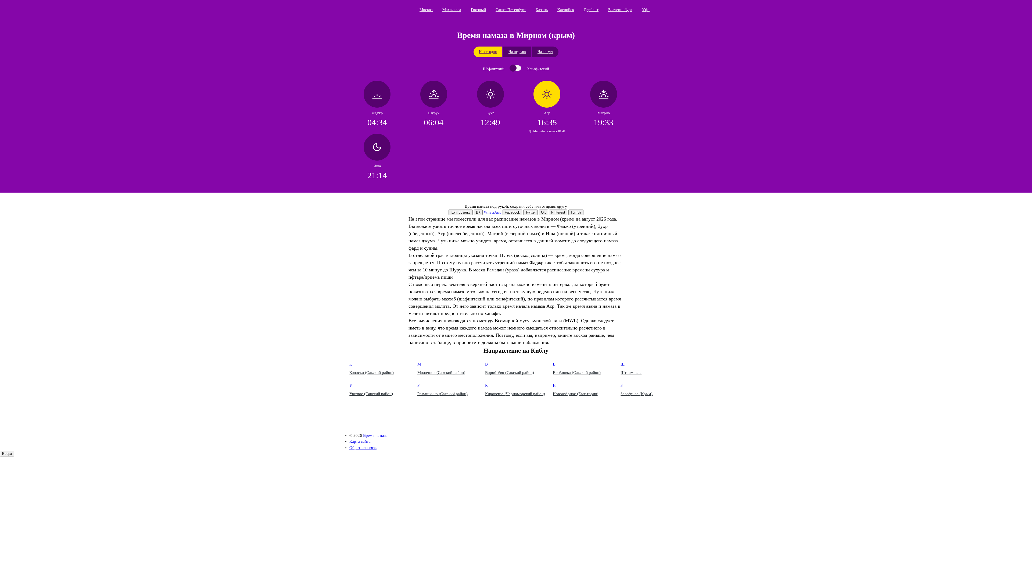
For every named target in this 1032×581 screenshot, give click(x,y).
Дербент (591, 10)
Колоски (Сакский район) (371, 372)
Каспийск (565, 10)
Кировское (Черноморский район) (515, 394)
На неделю (517, 52)
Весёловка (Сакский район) (577, 372)
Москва (426, 10)
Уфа (646, 10)
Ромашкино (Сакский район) (442, 394)
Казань (542, 10)
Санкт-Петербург (511, 10)
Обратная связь (363, 447)
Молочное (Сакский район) (441, 372)
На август (545, 52)
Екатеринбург (620, 10)
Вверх (7, 454)
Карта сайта (360, 441)
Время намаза (375, 9)
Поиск (681, 9)
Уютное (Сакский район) (371, 394)
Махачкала (451, 10)
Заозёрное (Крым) (637, 394)
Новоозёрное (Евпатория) (575, 394)
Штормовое (631, 372)
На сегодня (488, 52)
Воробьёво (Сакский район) (509, 372)
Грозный (478, 10)
